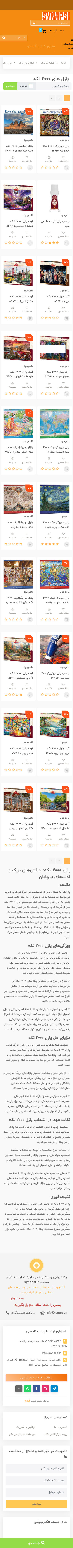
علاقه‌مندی (63, 161)
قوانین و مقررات (26, 1427)
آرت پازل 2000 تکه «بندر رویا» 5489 (21, 751)
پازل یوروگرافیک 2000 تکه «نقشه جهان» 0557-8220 (56, 452)
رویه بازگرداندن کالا (56, 1434)
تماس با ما (60, 1427)
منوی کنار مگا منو (41, 46)
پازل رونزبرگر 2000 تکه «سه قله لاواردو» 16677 (18, 148)
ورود (62, 30)
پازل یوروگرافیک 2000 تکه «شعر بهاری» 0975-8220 (18, 452)
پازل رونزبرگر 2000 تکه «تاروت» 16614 (55, 148)
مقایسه (48, 161)
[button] (57, 168)
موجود (23, 86)
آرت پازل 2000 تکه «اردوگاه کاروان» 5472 (19, 374)
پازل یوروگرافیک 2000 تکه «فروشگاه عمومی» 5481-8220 (19, 602)
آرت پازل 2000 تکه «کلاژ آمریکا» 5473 (21, 299)
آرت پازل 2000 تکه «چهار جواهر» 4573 (57, 374)
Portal (27, 1400)
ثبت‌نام (53, 30)
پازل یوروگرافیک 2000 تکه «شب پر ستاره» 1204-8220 (56, 527)
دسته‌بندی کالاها (67, 46)
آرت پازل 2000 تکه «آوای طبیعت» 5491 (20, 675)
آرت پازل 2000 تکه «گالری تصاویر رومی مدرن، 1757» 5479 (21, 828)
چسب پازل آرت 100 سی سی (55, 224)
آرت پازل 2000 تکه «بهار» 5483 (58, 299)
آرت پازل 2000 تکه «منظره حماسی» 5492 (19, 224)
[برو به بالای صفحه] (18, 1388)
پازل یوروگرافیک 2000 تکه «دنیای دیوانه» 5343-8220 (56, 602)
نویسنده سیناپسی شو (22, 1434)
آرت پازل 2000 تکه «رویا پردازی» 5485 (57, 751)
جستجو (10, 86)
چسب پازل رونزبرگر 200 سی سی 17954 (55, 675)
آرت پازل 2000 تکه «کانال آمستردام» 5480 (54, 826)
